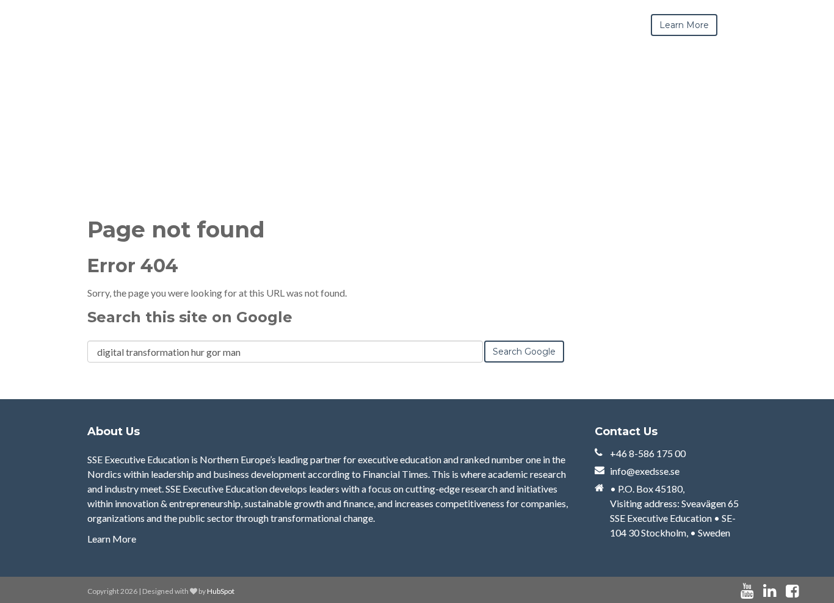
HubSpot (220, 591)
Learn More (111, 538)
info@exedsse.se (645, 471)
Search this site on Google (189, 317)
